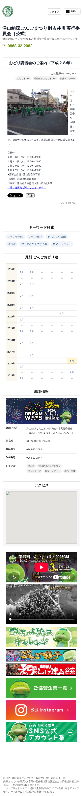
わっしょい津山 (57, 237)
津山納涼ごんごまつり (45, 78)
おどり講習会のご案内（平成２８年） (41, 63)
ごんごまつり (23, 78)
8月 (32, 272)
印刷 (30, 195)
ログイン (54, 11)
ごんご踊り (35, 237)
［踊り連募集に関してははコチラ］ (26, 187)
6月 (72, 360)
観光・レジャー (67, 78)
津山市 (12, 244)
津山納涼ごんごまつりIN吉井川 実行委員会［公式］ (41, 30)
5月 (62, 313)
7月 (22, 272)
